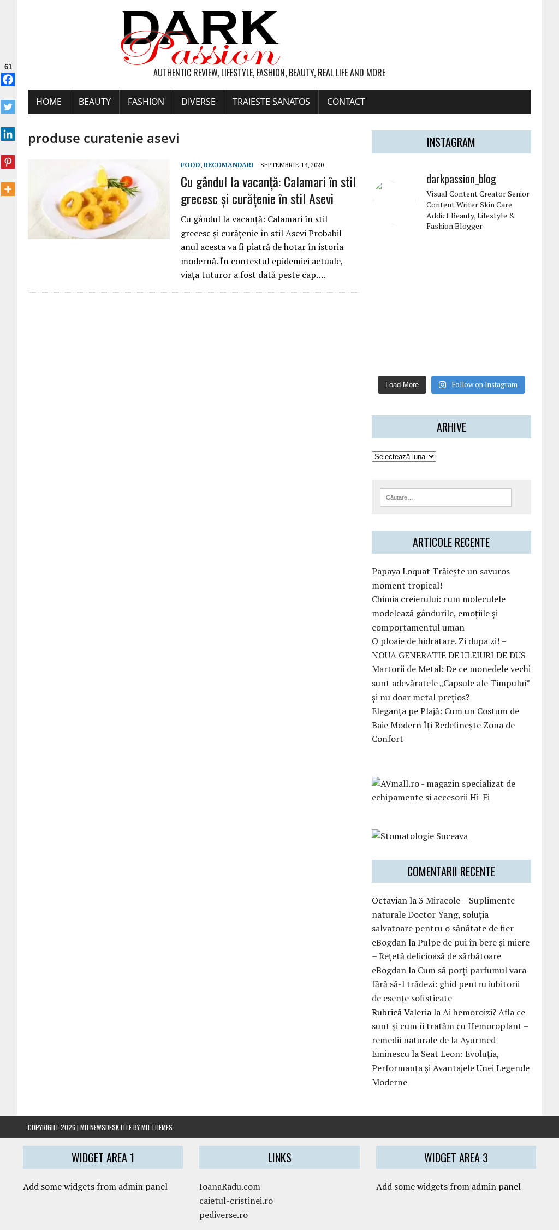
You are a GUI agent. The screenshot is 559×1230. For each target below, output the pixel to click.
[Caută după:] (446, 496)
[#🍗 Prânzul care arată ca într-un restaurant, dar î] (513, 331)
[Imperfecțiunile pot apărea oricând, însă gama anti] (472, 280)
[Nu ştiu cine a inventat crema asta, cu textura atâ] (430, 356)
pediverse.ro (223, 1215)
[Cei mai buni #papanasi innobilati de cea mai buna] (513, 280)
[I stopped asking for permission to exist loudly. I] (513, 356)
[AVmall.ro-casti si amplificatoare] (451, 797)
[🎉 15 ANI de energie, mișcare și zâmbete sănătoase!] (472, 356)
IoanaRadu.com (229, 1186)
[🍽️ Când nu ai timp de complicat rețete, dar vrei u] (472, 331)
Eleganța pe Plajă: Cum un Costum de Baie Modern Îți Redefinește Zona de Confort (445, 725)
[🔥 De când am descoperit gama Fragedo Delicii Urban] (430, 331)
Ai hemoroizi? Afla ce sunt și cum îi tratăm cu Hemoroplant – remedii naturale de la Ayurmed (450, 1026)
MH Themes (157, 1127)
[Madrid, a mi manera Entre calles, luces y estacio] (389, 255)
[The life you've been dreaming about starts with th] (389, 280)
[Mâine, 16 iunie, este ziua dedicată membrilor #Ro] (513, 305)
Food (190, 165)
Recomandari (228, 165)
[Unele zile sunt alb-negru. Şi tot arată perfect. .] (389, 356)
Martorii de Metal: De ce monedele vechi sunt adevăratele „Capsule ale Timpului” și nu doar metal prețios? (451, 683)
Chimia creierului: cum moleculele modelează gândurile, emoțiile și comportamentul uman (439, 613)
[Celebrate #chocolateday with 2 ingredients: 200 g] (430, 280)
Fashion (146, 102)
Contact (346, 102)
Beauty (95, 102)
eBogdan (389, 942)
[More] (8, 183)
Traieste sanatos (271, 102)
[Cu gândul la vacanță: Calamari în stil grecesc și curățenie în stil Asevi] (99, 232)
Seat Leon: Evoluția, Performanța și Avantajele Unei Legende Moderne (451, 1068)
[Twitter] (8, 101)
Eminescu (390, 1054)
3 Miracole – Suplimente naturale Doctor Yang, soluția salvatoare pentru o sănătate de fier (443, 914)
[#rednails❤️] (389, 305)
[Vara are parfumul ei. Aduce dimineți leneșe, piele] (513, 255)
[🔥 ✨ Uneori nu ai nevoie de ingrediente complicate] (389, 331)
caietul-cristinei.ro (236, 1201)
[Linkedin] (8, 128)
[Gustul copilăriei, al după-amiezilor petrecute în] (472, 255)
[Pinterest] (8, 155)
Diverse (198, 102)
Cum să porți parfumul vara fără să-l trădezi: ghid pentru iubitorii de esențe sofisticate (449, 984)
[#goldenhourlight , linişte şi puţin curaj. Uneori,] (430, 305)
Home (49, 102)
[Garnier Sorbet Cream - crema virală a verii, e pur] (472, 305)
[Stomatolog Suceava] (420, 836)
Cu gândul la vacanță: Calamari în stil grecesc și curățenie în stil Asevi (268, 189)
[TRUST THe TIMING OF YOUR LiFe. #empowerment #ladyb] (430, 255)
